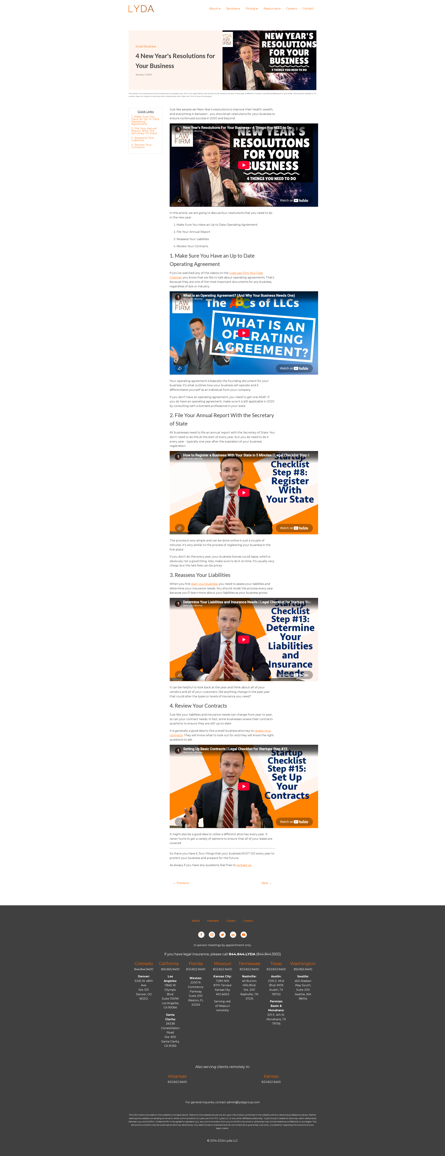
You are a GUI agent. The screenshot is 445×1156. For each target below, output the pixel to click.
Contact (248, 920)
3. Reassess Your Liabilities (142, 139)
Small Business (146, 46)
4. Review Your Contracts (141, 146)
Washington (303, 963)
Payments (213, 920)
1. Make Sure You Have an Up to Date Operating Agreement (145, 120)
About (196, 920)
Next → (267, 883)
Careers (231, 920)
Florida (196, 963)
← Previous (181, 883)
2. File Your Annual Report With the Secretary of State (144, 131)
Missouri (222, 963)
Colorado (144, 963)
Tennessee (249, 963)
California (169, 963)
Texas (276, 963)
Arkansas (177, 1076)
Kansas (271, 1076)
